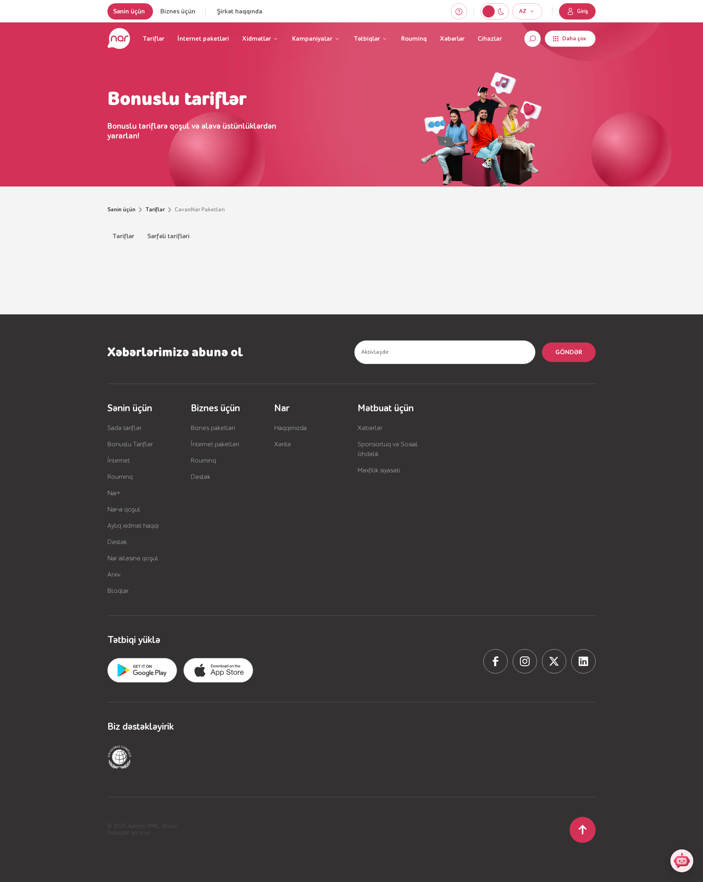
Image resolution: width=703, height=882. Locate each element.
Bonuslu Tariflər (130, 444)
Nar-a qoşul (123, 509)
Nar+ (113, 493)
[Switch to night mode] (488, 11)
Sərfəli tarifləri (168, 236)
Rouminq (414, 38)
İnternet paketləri (203, 38)
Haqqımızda (290, 428)
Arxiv (113, 574)
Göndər (568, 352)
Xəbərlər (452, 38)
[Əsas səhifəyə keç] (118, 38)
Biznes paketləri (213, 428)
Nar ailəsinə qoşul (132, 558)
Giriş (582, 11)
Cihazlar (490, 38)
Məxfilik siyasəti (379, 470)
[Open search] (532, 39)
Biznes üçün (177, 11)
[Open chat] (681, 860)
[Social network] (495, 661)
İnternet (118, 460)
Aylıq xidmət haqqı (133, 525)
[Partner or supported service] (119, 757)
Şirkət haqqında (239, 11)
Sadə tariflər (124, 428)
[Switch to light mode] (501, 11)
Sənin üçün (129, 11)
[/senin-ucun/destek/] (459, 11)
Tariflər (153, 38)
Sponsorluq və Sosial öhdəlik (388, 449)
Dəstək (117, 542)
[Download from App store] (142, 670)
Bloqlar (118, 591)
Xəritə (282, 444)
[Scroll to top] (583, 830)
